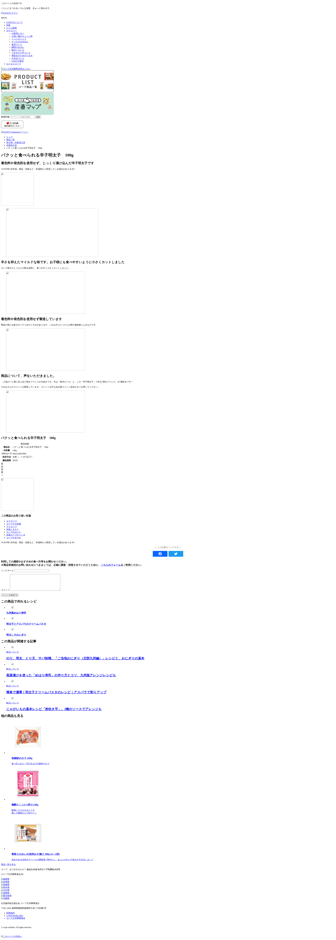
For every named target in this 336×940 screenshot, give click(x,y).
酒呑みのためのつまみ (22, 55)
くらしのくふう (19, 39)
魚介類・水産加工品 (15, 142)
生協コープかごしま (15, 535)
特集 (8, 25)
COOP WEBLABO (14, 915)
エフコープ (11, 521)
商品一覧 (10, 140)
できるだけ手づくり (21, 53)
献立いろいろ (18, 50)
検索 (38, 117)
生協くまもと (12, 529)
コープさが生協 (13, 524)
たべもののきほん (20, 42)
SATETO (14, 22)
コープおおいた (13, 532)
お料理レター (18, 33)
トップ (9, 137)
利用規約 (10, 913)
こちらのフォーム (111, 565)
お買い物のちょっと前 (22, 36)
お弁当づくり (18, 58)
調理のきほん (18, 47)
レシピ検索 (11, 28)
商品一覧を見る (8, 864)
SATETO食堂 (18, 61)
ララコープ (11, 526)
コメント (5, 590)
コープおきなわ (13, 537)
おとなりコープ (13, 64)
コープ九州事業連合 (15, 918)
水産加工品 (11, 145)
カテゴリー (11, 31)
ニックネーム (7, 570)
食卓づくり (17, 44)
